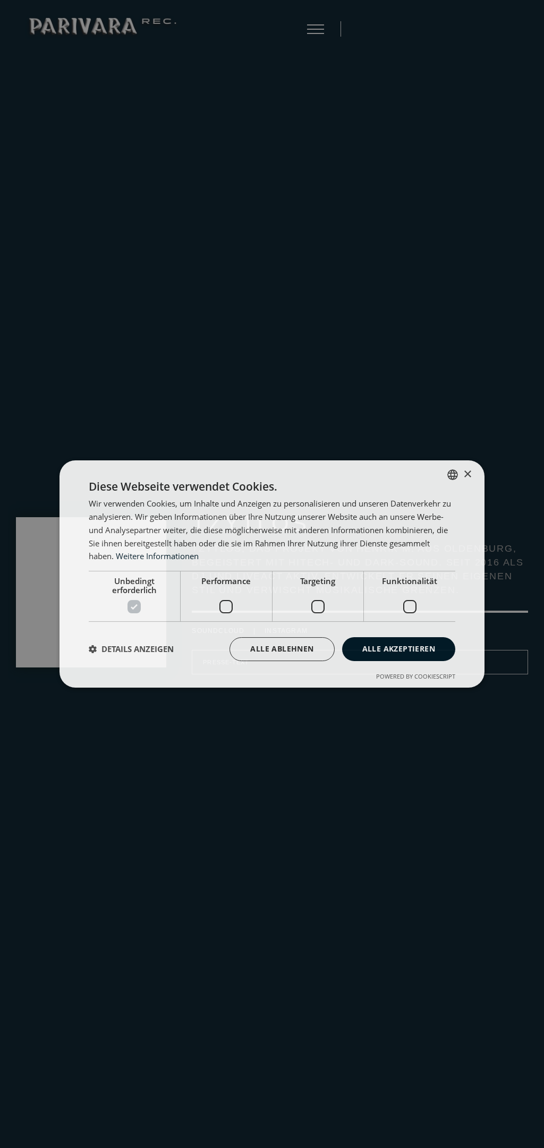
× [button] (467, 474)
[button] (131, 649)
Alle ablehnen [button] (281, 649)
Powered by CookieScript (415, 676)
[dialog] (272, 574)
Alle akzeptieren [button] (398, 649)
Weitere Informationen (157, 556)
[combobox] (452, 474)
